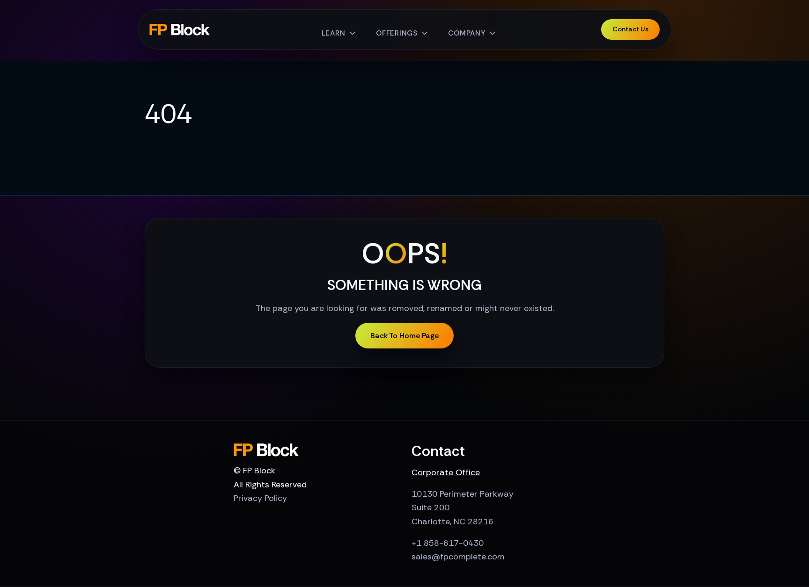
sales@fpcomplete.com (458, 556)
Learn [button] (334, 33)
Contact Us (630, 29)
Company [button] (466, 33)
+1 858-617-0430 (448, 543)
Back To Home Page (404, 336)
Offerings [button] (397, 33)
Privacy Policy (260, 498)
